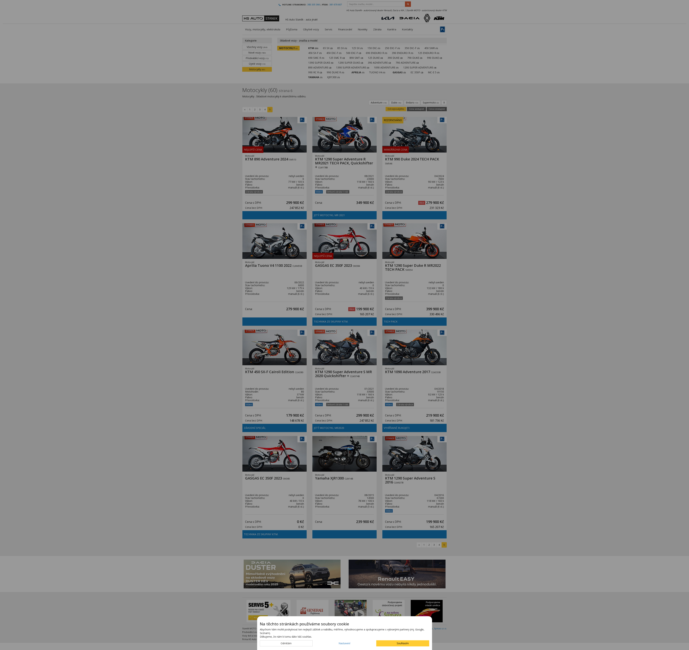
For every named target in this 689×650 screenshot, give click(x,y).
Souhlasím (403, 643)
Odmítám (286, 643)
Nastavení (344, 643)
